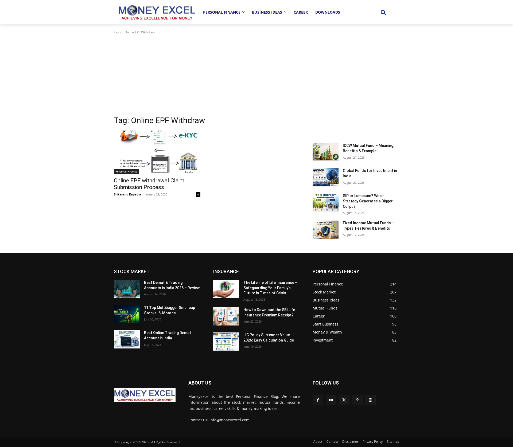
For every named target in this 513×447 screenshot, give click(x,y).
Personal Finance (126, 171)
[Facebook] (318, 400)
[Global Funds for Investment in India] (326, 177)
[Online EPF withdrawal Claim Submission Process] (157, 152)
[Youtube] (331, 400)
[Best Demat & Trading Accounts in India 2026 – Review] (127, 289)
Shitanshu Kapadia (127, 194)
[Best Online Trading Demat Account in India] (127, 339)
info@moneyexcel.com (229, 419)
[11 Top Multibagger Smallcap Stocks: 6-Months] (127, 314)
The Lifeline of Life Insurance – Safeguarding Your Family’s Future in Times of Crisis (270, 287)
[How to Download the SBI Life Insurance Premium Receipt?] (226, 316)
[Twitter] (344, 400)
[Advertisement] (256, 75)
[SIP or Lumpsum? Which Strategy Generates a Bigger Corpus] (326, 202)
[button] (383, 12)
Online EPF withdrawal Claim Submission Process (149, 183)
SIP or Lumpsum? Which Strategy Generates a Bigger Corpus (368, 201)
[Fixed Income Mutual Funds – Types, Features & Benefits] (326, 230)
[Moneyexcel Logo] (156, 12)
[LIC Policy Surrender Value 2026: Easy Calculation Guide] (226, 341)
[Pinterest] (357, 400)
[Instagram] (370, 400)
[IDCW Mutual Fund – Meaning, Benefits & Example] (326, 152)
